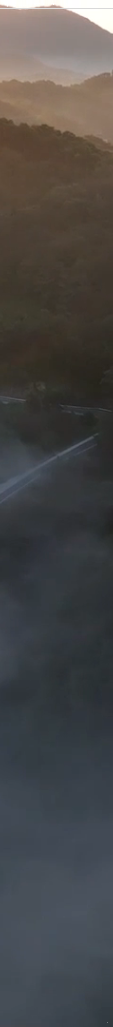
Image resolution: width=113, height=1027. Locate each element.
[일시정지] (5, 1022)
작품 (52, 4)
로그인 (96, 4)
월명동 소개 (39, 4)
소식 (79, 4)
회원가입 (105, 4)
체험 (66, 4)
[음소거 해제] (107, 1022)
